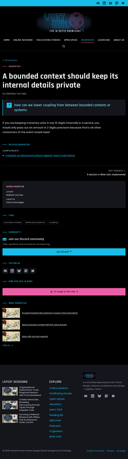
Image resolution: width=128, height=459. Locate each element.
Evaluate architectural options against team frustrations (40, 155)
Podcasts (55, 426)
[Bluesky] (110, 3)
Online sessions (23, 40)
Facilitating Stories (48, 40)
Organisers (56, 431)
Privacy (110, 450)
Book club (55, 436)
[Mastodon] (116, 3)
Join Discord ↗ (64, 251)
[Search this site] (64, 46)
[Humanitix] (123, 3)
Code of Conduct (95, 450)
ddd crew (55, 420)
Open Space (71, 40)
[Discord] (98, 3)
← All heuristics (9, 60)
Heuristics (87, 40)
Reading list (56, 415)
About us (119, 40)
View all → (7, 345)
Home (7, 40)
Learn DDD (104, 40)
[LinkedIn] (104, 3)
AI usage (121, 450)
